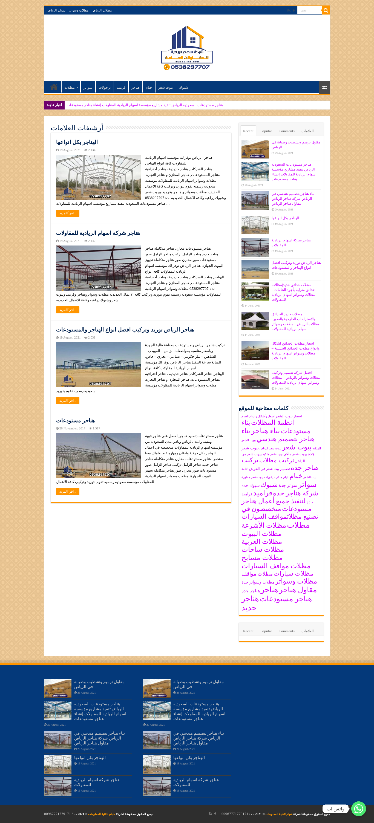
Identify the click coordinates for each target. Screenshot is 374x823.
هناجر (135, 87)
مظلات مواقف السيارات (275, 566)
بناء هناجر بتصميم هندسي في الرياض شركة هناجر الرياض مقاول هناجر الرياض (293, 199)
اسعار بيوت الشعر (288, 416)
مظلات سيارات (293, 573)
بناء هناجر (265, 431)
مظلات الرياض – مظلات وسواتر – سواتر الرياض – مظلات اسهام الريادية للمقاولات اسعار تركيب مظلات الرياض (54, 87)
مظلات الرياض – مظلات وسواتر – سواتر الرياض (79, 10)
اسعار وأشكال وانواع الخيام (258, 416)
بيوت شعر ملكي (295, 454)
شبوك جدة (250, 485)
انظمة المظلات (272, 422)
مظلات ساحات (262, 549)
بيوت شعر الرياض (270, 448)
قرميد (121, 87)
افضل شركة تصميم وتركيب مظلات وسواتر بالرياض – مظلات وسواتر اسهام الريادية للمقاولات (296, 378)
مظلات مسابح (262, 558)
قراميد (262, 493)
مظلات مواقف (257, 574)
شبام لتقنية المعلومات (279, 814)
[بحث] (326, 10)
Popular (266, 131)
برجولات (105, 87)
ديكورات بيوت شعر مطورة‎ (258, 477)
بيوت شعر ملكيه (273, 454)
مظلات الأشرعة (263, 525)
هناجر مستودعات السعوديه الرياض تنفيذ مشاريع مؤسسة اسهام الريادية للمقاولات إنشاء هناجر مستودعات (145, 105)
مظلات (69, 87)
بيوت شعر (165, 87)
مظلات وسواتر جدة (257, 582)
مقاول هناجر (298, 590)
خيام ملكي (282, 477)
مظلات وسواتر (296, 581)
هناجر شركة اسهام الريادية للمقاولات (98, 233)
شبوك (183, 87)
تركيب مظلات (276, 460)
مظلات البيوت (261, 533)
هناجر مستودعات (75, 420)
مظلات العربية (261, 541)
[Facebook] (293, 10)
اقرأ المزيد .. (67, 213)
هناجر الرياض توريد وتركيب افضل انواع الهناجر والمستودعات (125, 330)
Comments (287, 131)
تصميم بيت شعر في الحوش (269, 469)
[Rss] (289, 10)
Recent (248, 131)
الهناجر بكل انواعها (77, 142)
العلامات (307, 131)
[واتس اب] (358, 808)
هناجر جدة (250, 590)
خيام (149, 87)
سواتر (88, 87)
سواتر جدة (288, 485)
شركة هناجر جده (295, 493)
